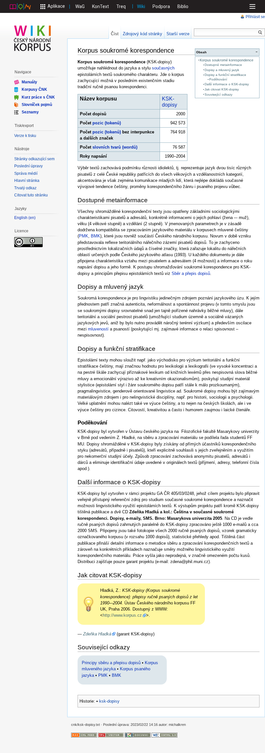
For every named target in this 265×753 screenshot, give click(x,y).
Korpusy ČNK (34, 89)
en (32, 218)
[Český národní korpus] (20, 6)
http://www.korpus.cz (122, 615)
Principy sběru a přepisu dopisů (111, 662)
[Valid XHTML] (164, 735)
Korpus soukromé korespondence (226, 60)
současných (163, 68)
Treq (121, 6)
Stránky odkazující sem (34, 159)
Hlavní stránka (26, 180)
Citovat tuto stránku (31, 195)
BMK (95, 236)
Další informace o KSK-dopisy (227, 84)
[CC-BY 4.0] (28, 241)
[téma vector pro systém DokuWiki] (111, 735)
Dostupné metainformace (223, 65)
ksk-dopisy (109, 701)
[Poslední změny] (84, 735)
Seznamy (30, 112)
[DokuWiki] (138, 735)
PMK (83, 236)
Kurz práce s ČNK (38, 97)
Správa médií (25, 173)
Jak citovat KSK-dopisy (222, 89)
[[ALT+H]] (32, 38)
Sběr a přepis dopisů (191, 273)
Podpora (161, 6)
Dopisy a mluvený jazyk (222, 70)
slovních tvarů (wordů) (114, 147)
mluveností (98, 329)
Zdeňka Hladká (97, 634)
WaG (80, 6)
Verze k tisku (25, 135)
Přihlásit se (255, 17)
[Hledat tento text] (260, 32)
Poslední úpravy (28, 166)
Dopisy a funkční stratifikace (225, 75)
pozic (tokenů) (106, 122)
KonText (100, 6)
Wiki (141, 6)
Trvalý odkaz (25, 188)
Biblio (182, 6)
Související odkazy (218, 94)
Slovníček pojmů (37, 104)
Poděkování (218, 79)
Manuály (29, 82)
